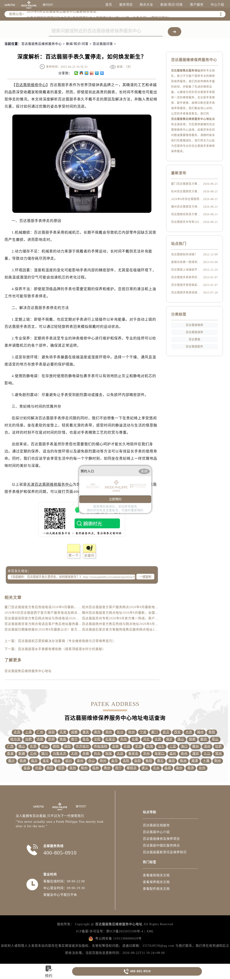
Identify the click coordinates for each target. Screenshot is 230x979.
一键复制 (145, 577)
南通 (23, 760)
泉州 (72, 768)
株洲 (183, 760)
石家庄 (110, 739)
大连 (189, 732)
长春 (135, 739)
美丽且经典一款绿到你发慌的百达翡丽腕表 (187, 262)
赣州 (195, 746)
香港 (190, 768)
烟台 (57, 760)
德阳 (56, 746)
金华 (114, 760)
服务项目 (126, 4)
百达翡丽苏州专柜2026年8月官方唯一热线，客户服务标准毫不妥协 (132, 618)
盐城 (167, 768)
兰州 (33, 753)
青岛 (85, 739)
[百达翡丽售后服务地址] (9, 5)
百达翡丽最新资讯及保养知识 (165, 852)
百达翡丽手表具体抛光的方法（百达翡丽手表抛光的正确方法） (187, 292)
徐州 (184, 753)
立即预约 (115, 499)
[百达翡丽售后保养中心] (28, 5)
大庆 (120, 753)
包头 (97, 753)
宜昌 (27, 768)
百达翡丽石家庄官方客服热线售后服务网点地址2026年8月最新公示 (132, 629)
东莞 (33, 746)
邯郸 (192, 739)
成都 (74, 732)
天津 (63, 732)
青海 (10, 753)
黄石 (160, 760)
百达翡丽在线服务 (156, 825)
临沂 (34, 760)
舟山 (91, 760)
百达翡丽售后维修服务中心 (41, 44)
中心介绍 (217, 4)
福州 (200, 732)
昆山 (215, 739)
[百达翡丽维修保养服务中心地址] (48, 5)
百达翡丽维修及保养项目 (161, 838)
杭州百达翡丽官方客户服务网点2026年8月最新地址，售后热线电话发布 (135, 607)
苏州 (123, 739)
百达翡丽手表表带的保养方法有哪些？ (187, 277)
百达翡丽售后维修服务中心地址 (28, 671)
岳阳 (137, 760)
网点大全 (146, 4)
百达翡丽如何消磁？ (184, 254)
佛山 (21, 746)
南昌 (63, 739)
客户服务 (196, 4)
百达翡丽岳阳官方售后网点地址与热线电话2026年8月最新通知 (51, 618)
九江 (207, 753)
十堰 (206, 760)
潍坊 (195, 753)
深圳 (51, 732)
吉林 (115, 746)
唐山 (180, 739)
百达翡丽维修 (194, 325)
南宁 (74, 739)
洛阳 (126, 760)
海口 (184, 746)
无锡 (127, 746)
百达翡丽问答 (103, 44)
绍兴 (68, 760)
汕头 (161, 746)
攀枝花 (132, 768)
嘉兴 (11, 760)
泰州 (179, 768)
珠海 (149, 746)
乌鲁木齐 (59, 753)
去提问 (89, 555)
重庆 (85, 732)
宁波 (143, 732)
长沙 (120, 732)
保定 (169, 739)
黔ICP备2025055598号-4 (124, 931)
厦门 (154, 732)
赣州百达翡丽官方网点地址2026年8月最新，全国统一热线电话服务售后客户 (138, 612)
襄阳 (171, 760)
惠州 (107, 768)
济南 (40, 739)
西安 (177, 732)
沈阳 (97, 739)
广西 (10, 746)
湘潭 (194, 760)
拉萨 (218, 746)
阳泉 (108, 753)
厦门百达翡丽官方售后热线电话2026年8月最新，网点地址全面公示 (54, 607)
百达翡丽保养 (194, 332)
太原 (158, 739)
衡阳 (149, 760)
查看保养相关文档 (156, 882)
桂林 (95, 768)
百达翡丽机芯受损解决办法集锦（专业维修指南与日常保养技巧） (67, 641)
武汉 (166, 732)
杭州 (131, 732)
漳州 (207, 746)
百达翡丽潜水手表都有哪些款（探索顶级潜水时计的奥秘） (62, 649)
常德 (61, 768)
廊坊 (203, 739)
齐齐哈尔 (82, 746)
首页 (108, 4)
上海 (28, 732)
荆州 (217, 760)
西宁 (118, 768)
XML (150, 931)
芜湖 (138, 746)
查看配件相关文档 (156, 888)
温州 (172, 753)
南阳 (49, 768)
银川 (44, 753)
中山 (44, 746)
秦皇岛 (133, 753)
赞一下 (74, 555)
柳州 (84, 768)
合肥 (28, 739)
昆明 (51, 739)
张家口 (160, 753)
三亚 (172, 746)
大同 (74, 753)
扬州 (103, 760)
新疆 (21, 753)
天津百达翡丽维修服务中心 (50, 484)
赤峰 (85, 753)
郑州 (108, 732)
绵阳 (67, 746)
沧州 (146, 753)
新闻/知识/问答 (171, 4)
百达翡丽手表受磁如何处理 (187, 285)
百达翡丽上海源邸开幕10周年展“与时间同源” (187, 269)
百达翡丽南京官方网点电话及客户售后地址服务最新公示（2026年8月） (57, 624)
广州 (40, 732)
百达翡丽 (194, 339)
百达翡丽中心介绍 (156, 832)
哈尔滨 (15, 739)
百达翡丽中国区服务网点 (161, 845)
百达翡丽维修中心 (30, 85)
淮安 (45, 760)
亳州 (80, 760)
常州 (218, 753)
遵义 (145, 768)
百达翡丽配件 (194, 346)
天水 (156, 768)
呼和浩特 (100, 746)
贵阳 (211, 732)
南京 (97, 732)
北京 (17, 732)
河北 (146, 739)
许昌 (38, 768)
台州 (202, 768)
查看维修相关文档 (156, 875)
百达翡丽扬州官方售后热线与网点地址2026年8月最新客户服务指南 (132, 624)
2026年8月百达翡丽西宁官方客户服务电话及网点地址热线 (47, 612)
